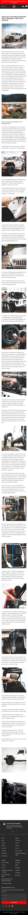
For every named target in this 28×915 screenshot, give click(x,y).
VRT (10, 711)
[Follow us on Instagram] (9, 906)
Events (16, 843)
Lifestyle (4, 850)
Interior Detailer (13, 697)
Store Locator (18, 850)
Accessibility (17, 912)
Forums (17, 848)
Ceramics (4, 848)
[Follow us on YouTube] (12, 906)
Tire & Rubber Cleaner (17, 317)
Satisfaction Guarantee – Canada (7, 871)
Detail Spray (23, 137)
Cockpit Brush (13, 575)
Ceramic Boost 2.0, (6, 723)
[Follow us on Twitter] (6, 906)
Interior (3, 843)
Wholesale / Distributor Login (20, 854)
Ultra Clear (17, 873)
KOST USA (17, 875)
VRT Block (4, 711)
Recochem (17, 862)
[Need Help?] (23, 6)
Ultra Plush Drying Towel (10, 139)
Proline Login (5, 856)
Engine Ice (17, 870)
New (3, 840)
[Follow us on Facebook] (3, 906)
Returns (3, 867)
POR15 (16, 865)
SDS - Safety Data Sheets (6, 875)
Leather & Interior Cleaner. (9, 492)
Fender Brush (20, 321)
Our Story (17, 840)
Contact (4, 865)
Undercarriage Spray (14, 716)
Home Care (4, 853)
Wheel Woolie (20, 319)
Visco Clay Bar (9, 137)
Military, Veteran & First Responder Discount (7, 879)
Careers (17, 845)
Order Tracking (5, 862)
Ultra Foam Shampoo (8, 136)
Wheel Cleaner (6, 317)
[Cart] (25, 6)
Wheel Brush (14, 319)
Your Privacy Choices (6, 883)
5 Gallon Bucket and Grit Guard (16, 272)
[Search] (4, 6)
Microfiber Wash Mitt (10, 240)
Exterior (3, 845)
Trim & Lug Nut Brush (10, 321)
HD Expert (17, 867)
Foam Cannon (5, 228)
